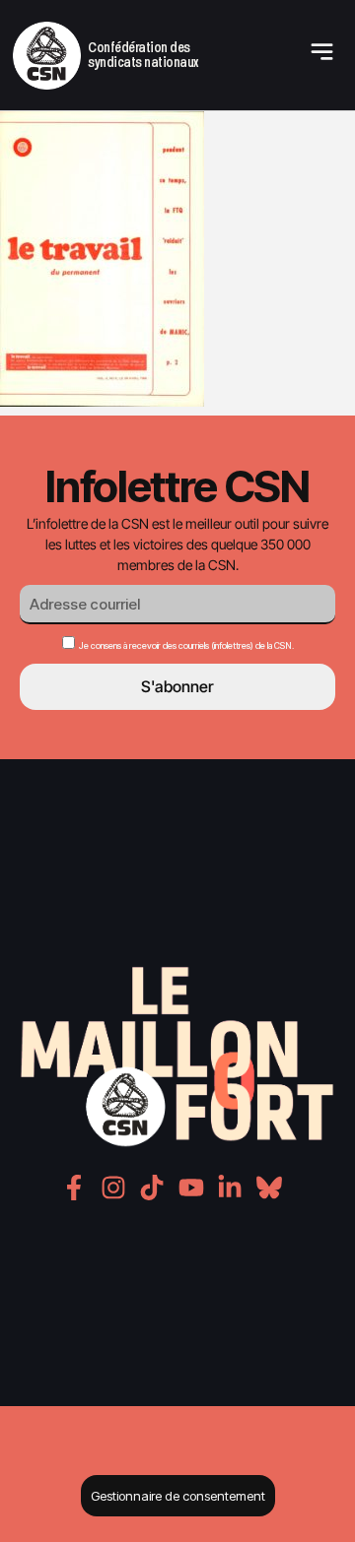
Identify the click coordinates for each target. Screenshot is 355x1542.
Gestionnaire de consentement (178, 1496)
